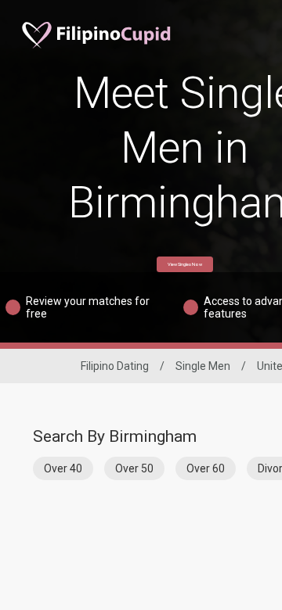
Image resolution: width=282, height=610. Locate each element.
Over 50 (134, 468)
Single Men (202, 366)
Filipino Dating (115, 366)
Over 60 (205, 468)
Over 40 (63, 468)
